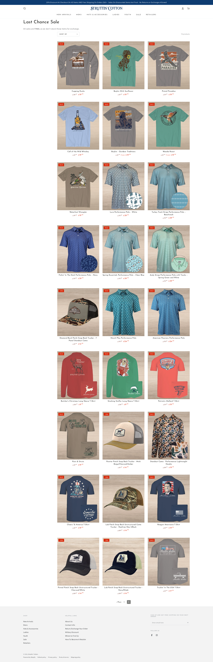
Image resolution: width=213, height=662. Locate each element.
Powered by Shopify (29, 657)
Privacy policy (52, 657)
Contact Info (70, 625)
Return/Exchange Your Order (76, 629)
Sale (25, 639)
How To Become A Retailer (75, 639)
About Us (69, 621)
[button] (24, 8)
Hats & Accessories (30, 629)
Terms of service (64, 657)
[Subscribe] (188, 622)
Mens (25, 625)
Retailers (26, 643)
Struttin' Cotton (33, 654)
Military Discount (72, 632)
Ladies (26, 632)
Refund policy (42, 657)
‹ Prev (118, 602)
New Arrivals (28, 621)
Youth (25, 636)
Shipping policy (75, 657)
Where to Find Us (72, 636)
